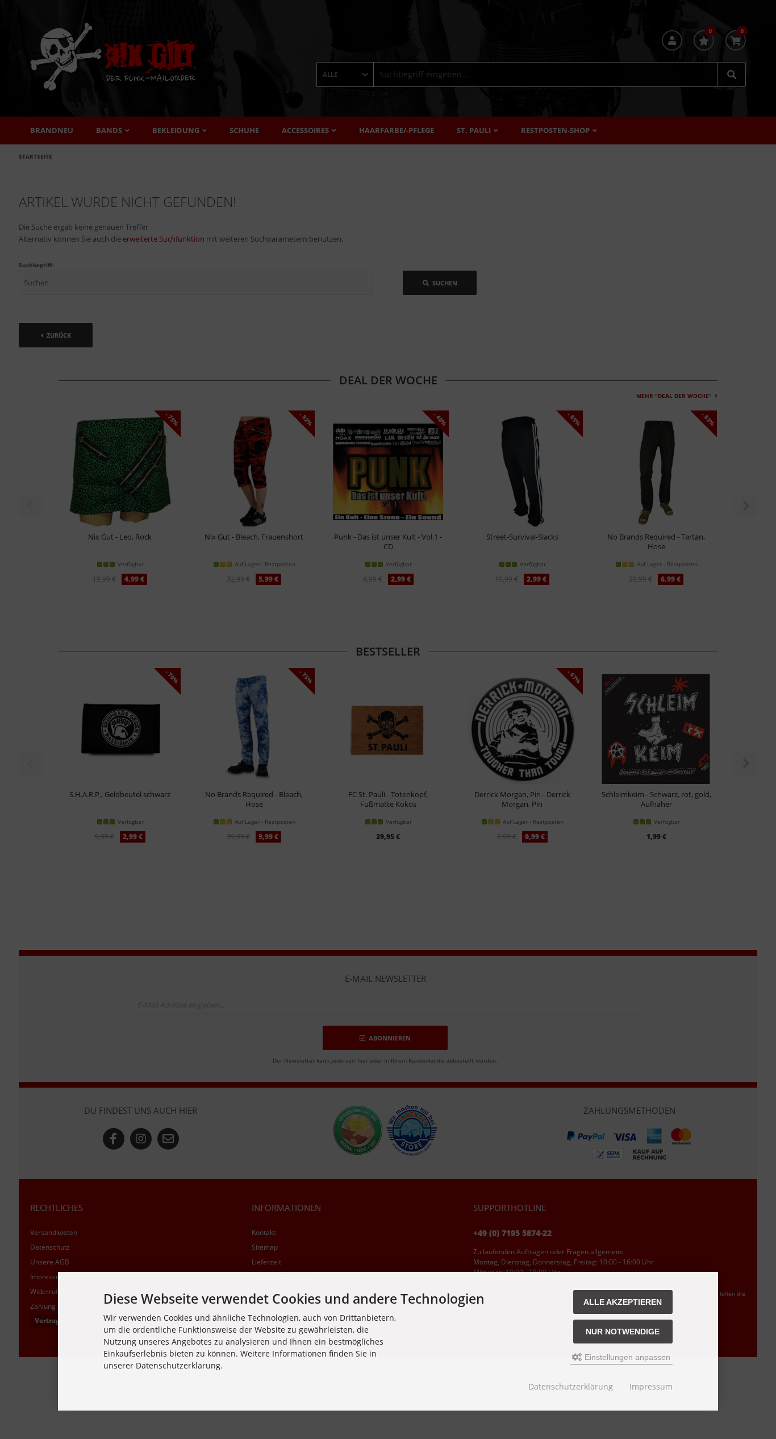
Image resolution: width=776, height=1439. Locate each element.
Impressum (651, 1386)
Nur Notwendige (623, 1331)
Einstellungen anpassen (626, 1357)
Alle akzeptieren (622, 1302)
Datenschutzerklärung (570, 1386)
